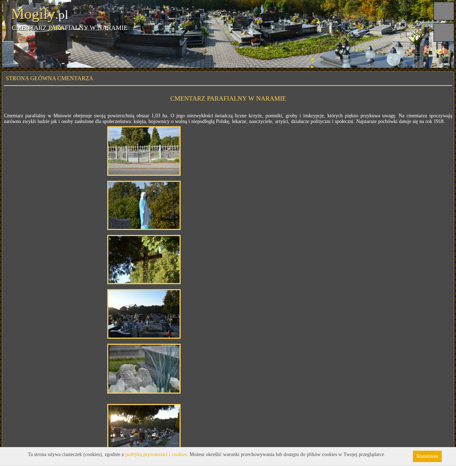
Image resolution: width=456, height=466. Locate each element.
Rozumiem (427, 456)
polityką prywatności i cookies (156, 454)
